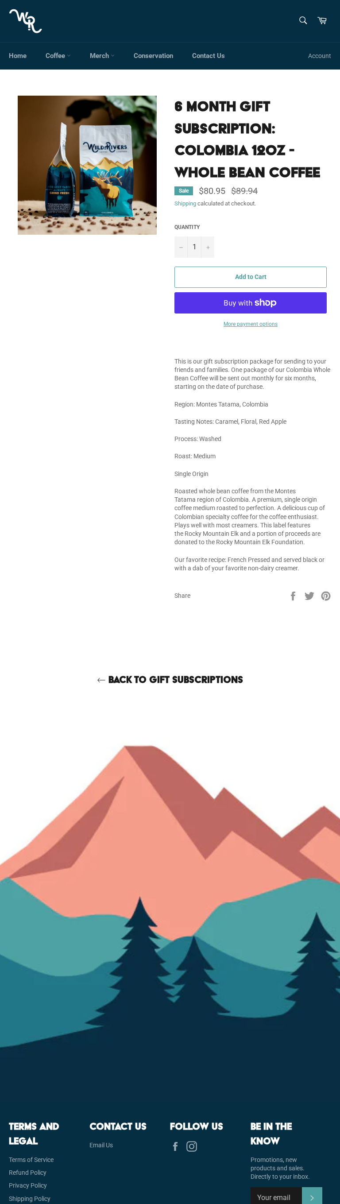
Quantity (187, 227)
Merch (100, 56)
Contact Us (208, 56)
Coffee (56, 56)
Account (319, 55)
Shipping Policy (29, 1198)
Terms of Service (31, 1159)
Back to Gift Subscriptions (174, 679)
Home (18, 56)
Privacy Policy (28, 1185)
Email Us (101, 1145)
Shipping (185, 203)
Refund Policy (27, 1172)
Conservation (153, 56)
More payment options (251, 324)
